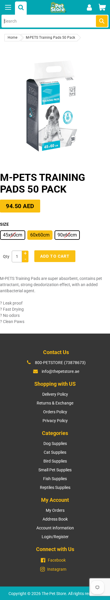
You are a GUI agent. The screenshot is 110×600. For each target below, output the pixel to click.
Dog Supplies (55, 443)
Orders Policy (55, 411)
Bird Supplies (55, 461)
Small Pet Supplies (55, 470)
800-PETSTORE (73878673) (60, 362)
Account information (55, 528)
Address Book (55, 519)
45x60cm (12, 235)
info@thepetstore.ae (60, 371)
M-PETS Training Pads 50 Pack (50, 37)
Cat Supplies (55, 452)
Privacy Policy (55, 420)
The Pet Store (54, 593)
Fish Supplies (55, 478)
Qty (6, 256)
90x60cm (67, 235)
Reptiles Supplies (55, 487)
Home (12, 37)
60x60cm (40, 235)
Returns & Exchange (55, 403)
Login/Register (55, 536)
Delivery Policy (55, 394)
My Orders (55, 510)
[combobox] (55, 21)
